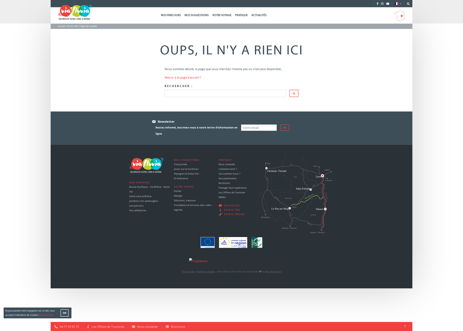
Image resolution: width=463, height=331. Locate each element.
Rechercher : (179, 86)
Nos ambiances (137, 210)
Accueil (61, 26)
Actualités (259, 15)
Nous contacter (227, 164)
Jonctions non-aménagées (143, 201)
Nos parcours (171, 15)
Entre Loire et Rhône (140, 196)
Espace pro (232, 210)
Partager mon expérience (233, 187)
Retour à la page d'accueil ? (183, 77)
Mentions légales (205, 271)
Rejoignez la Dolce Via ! (186, 173)
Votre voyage (222, 15)
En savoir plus (46, 315)
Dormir (177, 191)
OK (64, 313)
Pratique (241, 15)
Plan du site (188, 271)
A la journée (180, 164)
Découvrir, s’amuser (185, 200)
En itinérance (181, 178)
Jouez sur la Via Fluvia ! (186, 169)
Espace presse (234, 214)
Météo (222, 197)
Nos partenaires (228, 178)
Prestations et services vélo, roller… (193, 205)
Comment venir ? (228, 169)
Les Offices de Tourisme (232, 192)
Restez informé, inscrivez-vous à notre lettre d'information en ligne (196, 130)
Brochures (224, 183)
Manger (178, 195)
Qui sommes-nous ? (229, 173)
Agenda (178, 209)
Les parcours (136, 205)
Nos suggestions (196, 15)
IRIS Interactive (273, 271)
